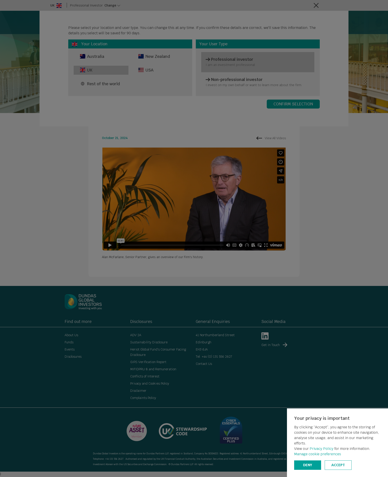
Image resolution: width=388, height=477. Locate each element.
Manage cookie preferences (317, 454)
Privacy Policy (321, 448)
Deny (307, 465)
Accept (338, 465)
